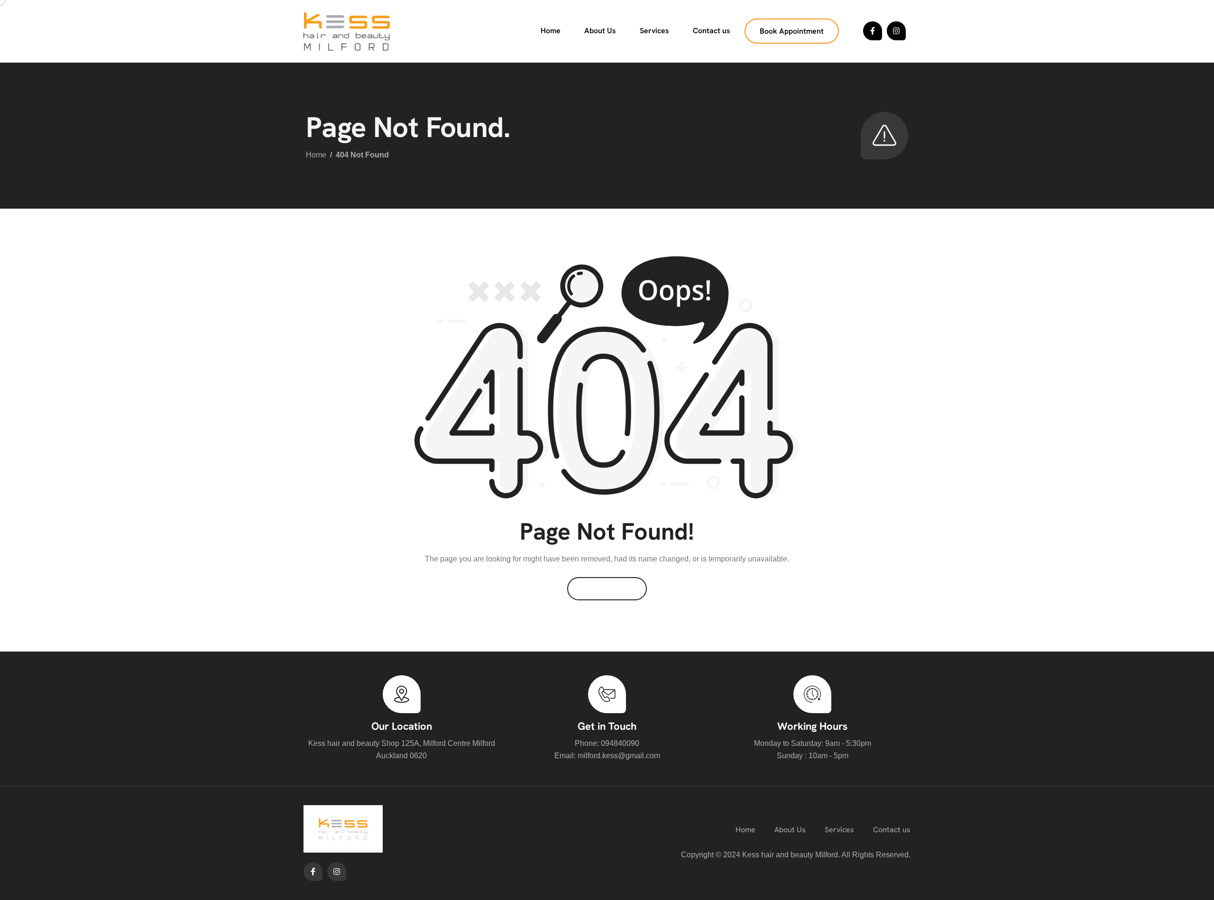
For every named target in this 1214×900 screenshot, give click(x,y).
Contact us (711, 31)
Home (551, 31)
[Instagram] (896, 30)
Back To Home (607, 589)
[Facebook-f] (872, 30)
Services (654, 31)
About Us (600, 31)
